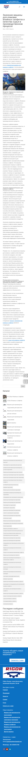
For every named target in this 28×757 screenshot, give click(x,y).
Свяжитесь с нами (17, 660)
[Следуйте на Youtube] (7, 749)
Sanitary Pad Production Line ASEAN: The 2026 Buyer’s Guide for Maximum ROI (13, 633)
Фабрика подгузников (7, 487)
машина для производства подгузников (11, 499)
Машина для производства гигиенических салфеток (12, 548)
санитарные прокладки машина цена (11, 576)
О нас (4, 702)
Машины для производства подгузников (11, 502)
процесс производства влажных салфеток (12, 596)
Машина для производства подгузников (11, 515)
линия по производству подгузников (11, 512)
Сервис (5, 699)
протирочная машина (8, 603)
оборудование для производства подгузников (13, 497)
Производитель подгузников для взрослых (12, 464)
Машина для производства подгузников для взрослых (12, 461)
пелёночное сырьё (7, 518)
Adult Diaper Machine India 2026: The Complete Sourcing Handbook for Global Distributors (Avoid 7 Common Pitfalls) (13, 613)
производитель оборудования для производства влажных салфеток (13, 585)
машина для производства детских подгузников (13, 474)
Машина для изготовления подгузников (11, 489)
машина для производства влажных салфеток (13, 581)
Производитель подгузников (9, 505)
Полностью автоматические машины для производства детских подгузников (12, 534)
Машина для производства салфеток (11, 555)
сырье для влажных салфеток (16, 340)
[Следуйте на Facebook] (4, 749)
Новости (11, 29)
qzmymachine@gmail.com (14, 741)
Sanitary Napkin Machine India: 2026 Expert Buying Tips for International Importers (12, 640)
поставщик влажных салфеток (9, 601)
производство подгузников (9, 507)
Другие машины (9, 731)
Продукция (6, 693)
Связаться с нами (8, 706)
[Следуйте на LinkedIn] (10, 749)
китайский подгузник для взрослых (10, 484)
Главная (5, 689)
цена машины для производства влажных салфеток (12, 589)
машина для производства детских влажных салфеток (12, 481)
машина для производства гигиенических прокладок (12, 568)
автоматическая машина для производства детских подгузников (12, 468)
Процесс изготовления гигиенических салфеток (13, 552)
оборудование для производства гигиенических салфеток (13, 544)
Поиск (23, 386)
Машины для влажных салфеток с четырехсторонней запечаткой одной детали (13, 529)
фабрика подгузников (8, 578)
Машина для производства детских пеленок (12, 472)
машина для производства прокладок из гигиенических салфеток (12, 558)
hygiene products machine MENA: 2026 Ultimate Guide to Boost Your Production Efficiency (13, 626)
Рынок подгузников (7, 526)
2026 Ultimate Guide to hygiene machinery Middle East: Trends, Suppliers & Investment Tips (14, 620)
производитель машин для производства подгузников (12, 493)
